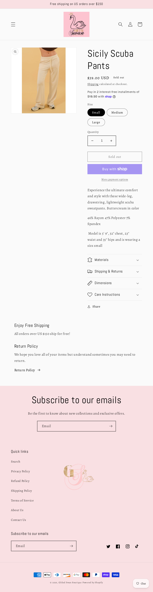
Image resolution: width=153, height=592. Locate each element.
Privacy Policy (20, 471)
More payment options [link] (114, 179)
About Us (17, 510)
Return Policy (24, 370)
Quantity (93, 132)
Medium (117, 112)
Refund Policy (20, 481)
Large (96, 122)
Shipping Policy (21, 491)
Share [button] (96, 306)
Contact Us (18, 520)
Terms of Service (22, 500)
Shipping (93, 84)
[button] (13, 24)
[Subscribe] (111, 426)
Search (15, 461)
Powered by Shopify (92, 582)
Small (96, 112)
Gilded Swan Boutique (70, 582)
